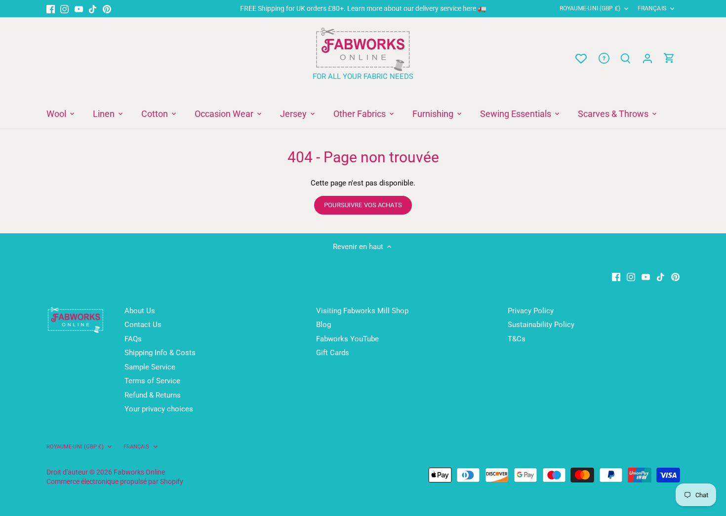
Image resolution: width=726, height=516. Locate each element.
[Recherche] (626, 58)
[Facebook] (50, 8)
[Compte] (647, 58)
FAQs (133, 338)
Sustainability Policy (541, 324)
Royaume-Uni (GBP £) (590, 8)
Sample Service (149, 367)
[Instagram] (64, 8)
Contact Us (142, 324)
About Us (139, 310)
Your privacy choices (158, 409)
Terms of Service (152, 380)
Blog (323, 324)
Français (652, 8)
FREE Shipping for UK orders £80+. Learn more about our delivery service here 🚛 (363, 8)
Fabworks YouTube (347, 338)
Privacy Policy (531, 310)
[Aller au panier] (669, 58)
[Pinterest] (107, 8)
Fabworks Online (139, 472)
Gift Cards (332, 352)
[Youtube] (79, 8)
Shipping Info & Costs (160, 352)
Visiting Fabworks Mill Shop (362, 310)
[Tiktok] (92, 8)
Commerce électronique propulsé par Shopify (114, 481)
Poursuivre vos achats (363, 205)
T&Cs (516, 338)
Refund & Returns (152, 395)
